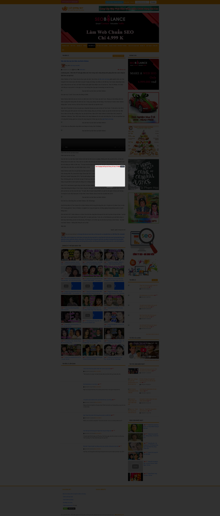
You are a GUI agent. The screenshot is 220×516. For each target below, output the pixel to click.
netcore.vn (111, 187)
